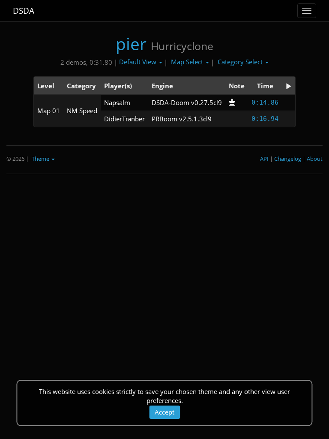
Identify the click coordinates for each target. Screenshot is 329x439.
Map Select (188, 61)
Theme (41, 158)
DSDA (23, 10)
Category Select (241, 61)
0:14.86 (264, 102)
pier (131, 43)
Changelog (287, 158)
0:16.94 (264, 119)
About (315, 158)
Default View (138, 61)
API (264, 158)
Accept (164, 412)
